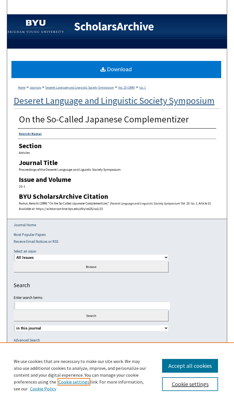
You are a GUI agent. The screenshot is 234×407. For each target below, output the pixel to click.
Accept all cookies (190, 365)
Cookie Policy (43, 389)
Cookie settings (73, 382)
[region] (117, 374)
